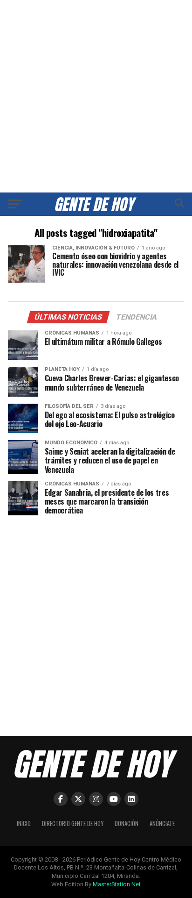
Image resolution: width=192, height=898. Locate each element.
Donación (126, 823)
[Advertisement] (96, 96)
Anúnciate (162, 823)
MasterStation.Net (117, 884)
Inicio (24, 823)
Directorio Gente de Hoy (72, 823)
